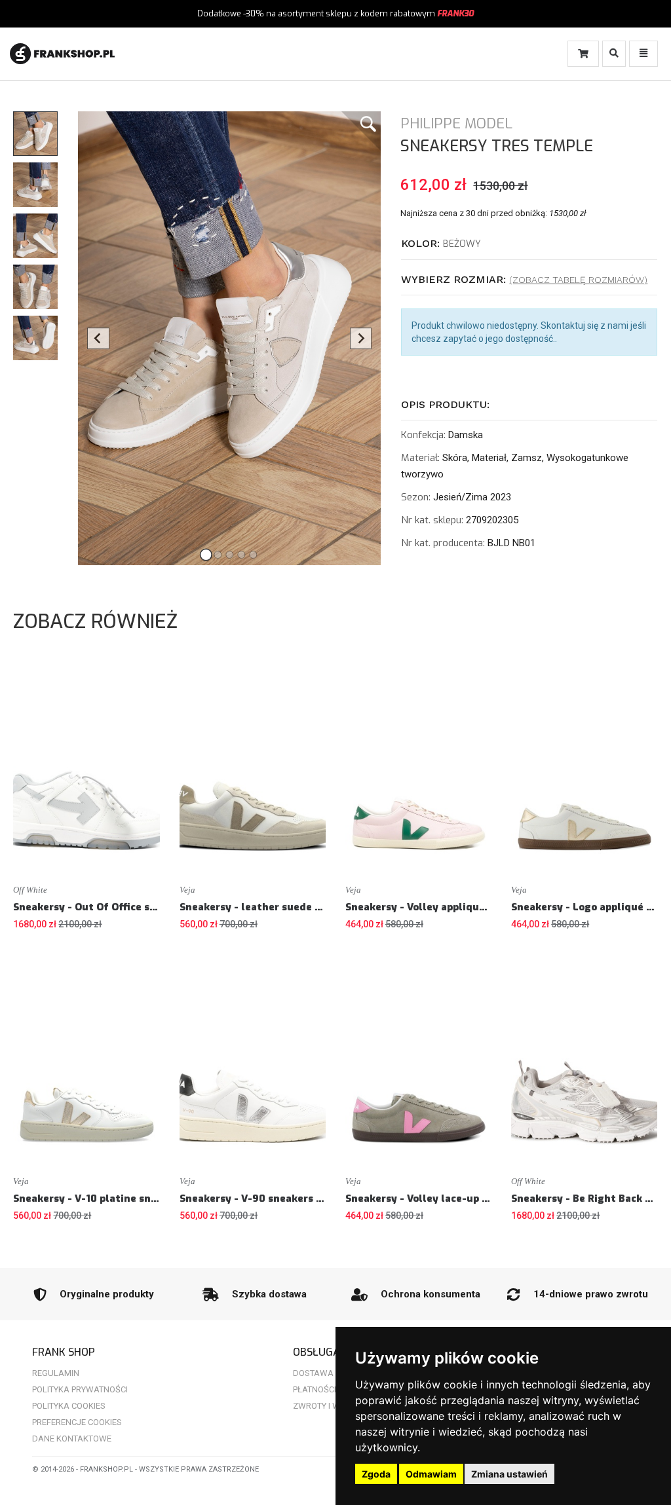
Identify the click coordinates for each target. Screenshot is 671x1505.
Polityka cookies (68, 1406)
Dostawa (313, 1373)
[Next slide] (361, 338)
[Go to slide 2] (217, 555)
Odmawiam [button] (431, 1473)
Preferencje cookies (77, 1422)
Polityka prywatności (80, 1389)
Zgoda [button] (376, 1473)
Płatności (314, 1389)
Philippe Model (456, 123)
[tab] (529, 244)
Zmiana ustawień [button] (509, 1473)
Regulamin (55, 1373)
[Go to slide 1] (206, 554)
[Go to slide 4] (241, 555)
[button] (35, 133)
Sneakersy (445, 146)
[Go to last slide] (98, 338)
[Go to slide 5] (253, 555)
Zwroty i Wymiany (331, 1406)
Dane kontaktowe (71, 1438)
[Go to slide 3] (229, 555)
